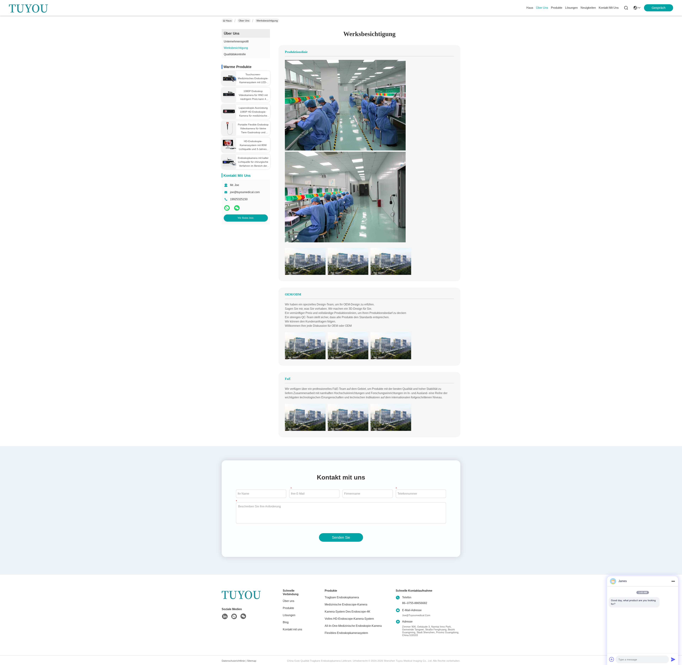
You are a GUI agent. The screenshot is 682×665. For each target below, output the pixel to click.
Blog (286, 622)
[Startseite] (241, 598)
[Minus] (673, 581)
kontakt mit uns (609, 7)
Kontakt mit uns (292, 629)
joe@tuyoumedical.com (245, 192)
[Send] (673, 659)
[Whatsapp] (227, 209)
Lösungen (289, 615)
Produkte (288, 608)
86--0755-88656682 (414, 603)
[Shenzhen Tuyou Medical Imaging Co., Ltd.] (28, 7)
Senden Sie (341, 537)
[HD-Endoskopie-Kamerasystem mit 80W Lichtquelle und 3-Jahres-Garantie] (229, 144)
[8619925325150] (234, 616)
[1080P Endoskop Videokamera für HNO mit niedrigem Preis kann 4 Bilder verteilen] (229, 94)
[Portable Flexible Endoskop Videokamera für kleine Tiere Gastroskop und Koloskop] (229, 128)
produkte (556, 7)
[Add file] (611, 659)
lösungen (571, 7)
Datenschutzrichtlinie (233, 660)
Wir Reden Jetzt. (246, 218)
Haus (529, 7)
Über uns (542, 7)
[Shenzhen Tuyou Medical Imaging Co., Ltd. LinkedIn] (225, 616)
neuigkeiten (588, 7)
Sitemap (251, 660)
